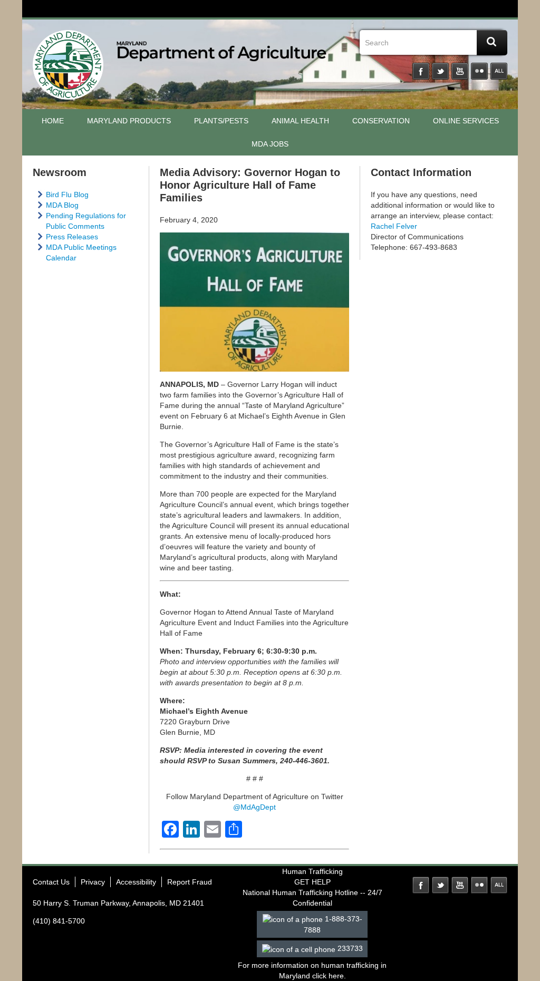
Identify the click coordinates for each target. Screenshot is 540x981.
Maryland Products (129, 120)
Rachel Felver (394, 226)
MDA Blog (62, 205)
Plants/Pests (221, 120)
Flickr (479, 71)
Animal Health (300, 120)
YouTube (459, 71)
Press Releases (72, 236)
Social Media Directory (498, 71)
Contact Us (51, 882)
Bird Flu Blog (67, 194)
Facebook (420, 71)
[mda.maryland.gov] (68, 67)
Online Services (466, 120)
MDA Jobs (270, 144)
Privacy (93, 882)
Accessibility (136, 882)
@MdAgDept (254, 807)
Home (53, 120)
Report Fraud (189, 882)
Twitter (440, 71)
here (336, 976)
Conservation (381, 120)
